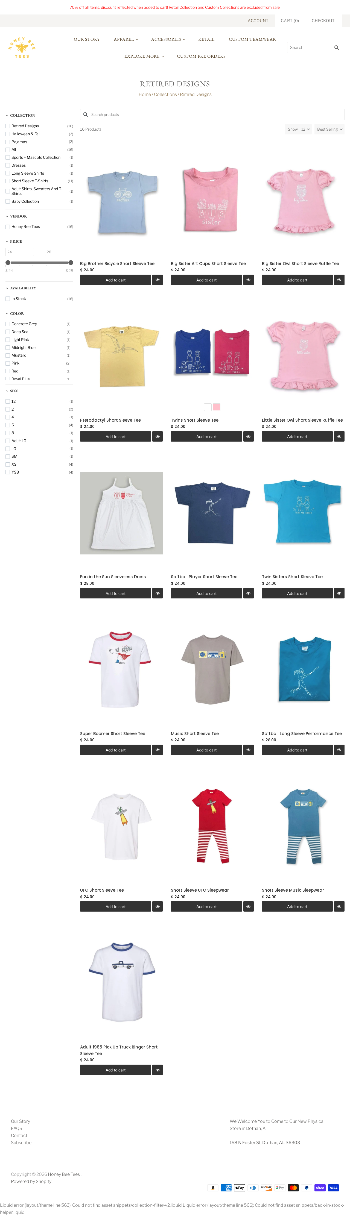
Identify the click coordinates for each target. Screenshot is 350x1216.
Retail (206, 39)
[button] (329, 129)
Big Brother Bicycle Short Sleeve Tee (117, 263)
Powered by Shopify (31, 1181)
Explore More (142, 56)
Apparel (124, 39)
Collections (165, 94)
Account (258, 20)
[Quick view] (157, 280)
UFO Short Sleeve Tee (102, 890)
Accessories (166, 39)
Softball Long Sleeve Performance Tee (302, 733)
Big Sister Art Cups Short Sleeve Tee (208, 263)
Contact (19, 1135)
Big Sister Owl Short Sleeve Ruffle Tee (300, 263)
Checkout (323, 20)
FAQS (16, 1128)
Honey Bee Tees (64, 1174)
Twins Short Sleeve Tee (194, 420)
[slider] (8, 263)
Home (145, 94)
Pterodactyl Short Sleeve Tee (110, 420)
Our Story (87, 39)
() (290, 20)
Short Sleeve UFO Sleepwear (200, 890)
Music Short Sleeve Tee (195, 733)
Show (293, 129)
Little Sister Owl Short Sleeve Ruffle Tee (302, 420)
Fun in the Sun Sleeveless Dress (113, 577)
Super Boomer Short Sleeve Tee (112, 733)
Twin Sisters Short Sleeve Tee (292, 577)
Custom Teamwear (252, 39)
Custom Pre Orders (201, 56)
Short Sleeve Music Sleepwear (293, 890)
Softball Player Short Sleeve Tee (204, 577)
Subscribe (21, 1142)
